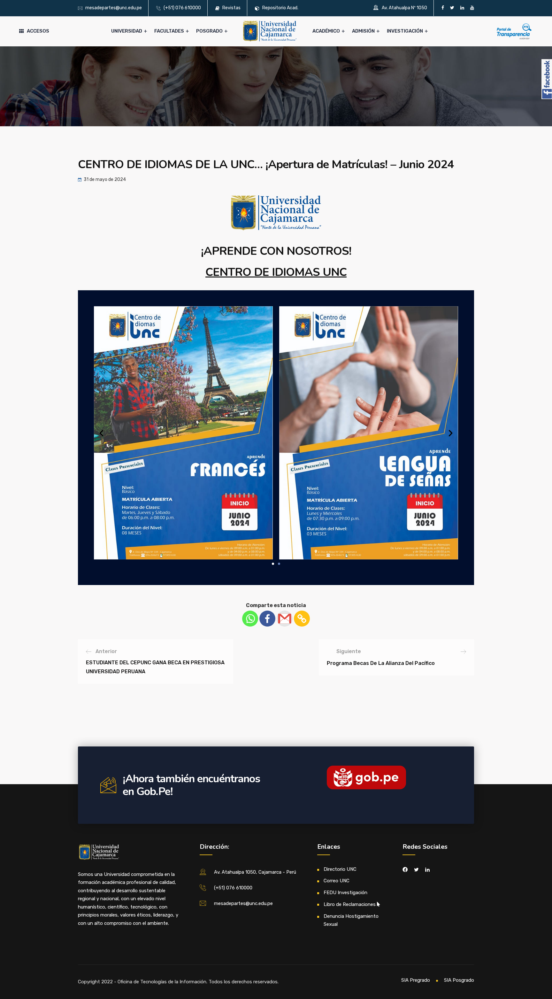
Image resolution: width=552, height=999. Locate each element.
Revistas (231, 8)
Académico (326, 31)
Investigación (405, 31)
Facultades (169, 31)
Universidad (126, 31)
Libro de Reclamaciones (350, 904)
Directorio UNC (340, 869)
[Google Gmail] (285, 619)
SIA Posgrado (459, 980)
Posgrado (209, 31)
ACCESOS (38, 31)
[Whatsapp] (250, 619)
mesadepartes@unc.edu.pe (113, 8)
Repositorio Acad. (280, 8)
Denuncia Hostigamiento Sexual (351, 920)
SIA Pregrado (415, 980)
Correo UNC (336, 881)
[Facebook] (267, 619)
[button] (273, 564)
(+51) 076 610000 (182, 8)
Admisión (363, 31)
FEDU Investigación (345, 892)
